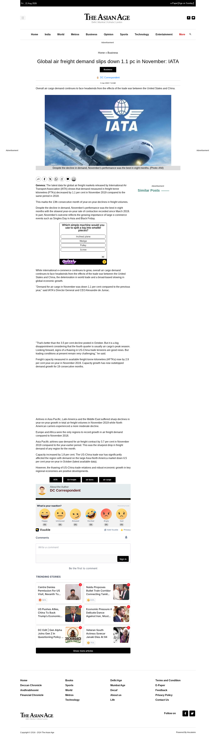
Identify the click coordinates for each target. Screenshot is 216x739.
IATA (55, 480)
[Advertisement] (83, 317)
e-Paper (174, 3)
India (48, 34)
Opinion (108, 34)
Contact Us (162, 699)
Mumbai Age (117, 685)
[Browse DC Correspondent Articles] (42, 490)
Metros (75, 34)
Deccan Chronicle (31, 685)
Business (91, 34)
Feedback (161, 690)
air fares (90, 480)
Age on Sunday (186, 3)
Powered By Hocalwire (186, 732)
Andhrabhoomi (29, 690)
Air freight (72, 480)
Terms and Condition (168, 680)
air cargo (107, 480)
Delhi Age (116, 680)
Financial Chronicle (31, 695)
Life (112, 699)
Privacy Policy (164, 695)
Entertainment (164, 34)
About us (115, 695)
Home (34, 34)
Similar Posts (149, 190)
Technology (142, 34)
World (60, 34)
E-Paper (160, 685)
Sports (124, 34)
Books (69, 680)
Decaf (113, 690)
